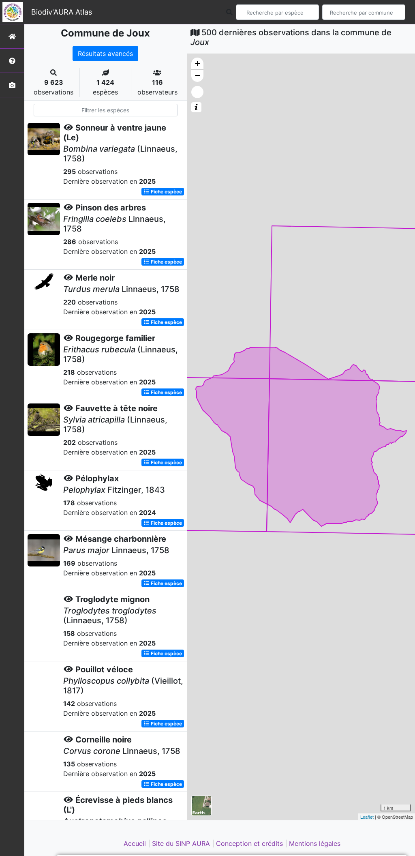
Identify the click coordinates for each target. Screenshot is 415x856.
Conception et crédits (250, 843)
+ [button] (197, 63)
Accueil (136, 843)
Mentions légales (314, 843)
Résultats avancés (105, 53)
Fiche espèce (166, 192)
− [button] (197, 76)
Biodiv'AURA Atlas (61, 12)
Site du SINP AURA (182, 843)
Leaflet (367, 816)
